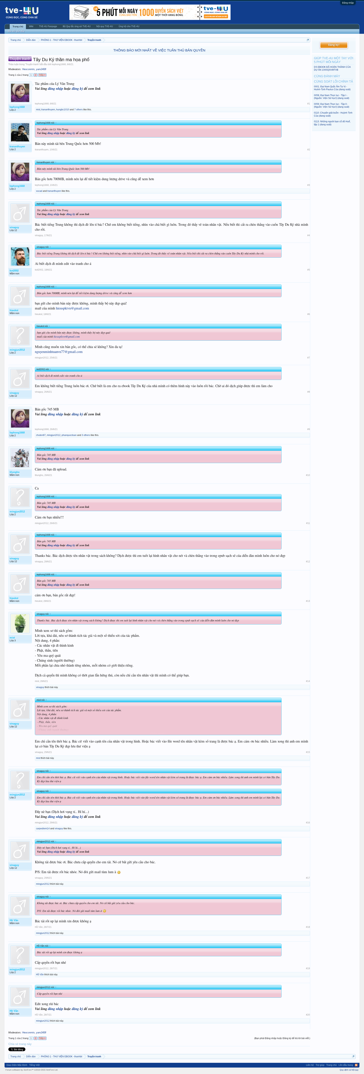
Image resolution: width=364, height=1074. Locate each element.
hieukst (38, 314)
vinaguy (39, 235)
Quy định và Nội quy (349, 1070)
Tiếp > (42, 75)
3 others (86, 435)
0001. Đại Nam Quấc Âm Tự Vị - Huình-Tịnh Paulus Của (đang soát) (332, 88)
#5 (308, 269)
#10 (308, 475)
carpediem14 (43, 828)
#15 (308, 752)
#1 (308, 103)
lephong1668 (59, 64)
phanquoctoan (69, 435)
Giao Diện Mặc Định (16, 1065)
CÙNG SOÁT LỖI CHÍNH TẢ (333, 81)
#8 (308, 392)
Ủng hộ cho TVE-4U (129, 26)
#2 (308, 149)
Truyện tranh (32, 64)
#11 (308, 523)
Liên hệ (310, 1065)
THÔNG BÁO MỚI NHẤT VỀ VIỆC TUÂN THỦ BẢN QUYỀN (159, 50)
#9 (308, 429)
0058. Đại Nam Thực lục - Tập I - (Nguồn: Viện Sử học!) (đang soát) (331, 96)
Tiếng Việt (34, 1065)
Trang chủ (18, 26)
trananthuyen (48, 109)
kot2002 (39, 269)
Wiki (31, 26)
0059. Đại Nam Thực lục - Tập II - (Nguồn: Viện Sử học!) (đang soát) (331, 105)
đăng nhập (55, 88)
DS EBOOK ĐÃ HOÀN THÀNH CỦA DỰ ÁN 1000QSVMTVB (332, 68)
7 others (78, 109)
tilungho (39, 475)
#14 (308, 681)
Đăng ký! (334, 45)
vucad (39, 191)
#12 (308, 561)
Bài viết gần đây (16, 31)
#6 (308, 314)
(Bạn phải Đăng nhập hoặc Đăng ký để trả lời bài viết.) (282, 1038)
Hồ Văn (39, 927)
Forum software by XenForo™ (31, 1070)
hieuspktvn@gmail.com (72, 308)
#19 (308, 968)
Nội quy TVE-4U (104, 26)
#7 (308, 357)
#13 (308, 601)
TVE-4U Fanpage (48, 26)
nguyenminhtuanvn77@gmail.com (59, 351)
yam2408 (41, 69)
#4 (308, 235)
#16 (308, 822)
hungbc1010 (62, 109)
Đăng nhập (348, 3)
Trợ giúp (320, 1065)
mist (38, 109)
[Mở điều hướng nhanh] (308, 40)
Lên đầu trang (346, 1065)
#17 (308, 878)
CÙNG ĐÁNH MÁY (327, 76)
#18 (308, 927)
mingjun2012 (42, 357)
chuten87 (41, 435)
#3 (308, 185)
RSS (356, 1065)
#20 (308, 1014)
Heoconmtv (28, 69)
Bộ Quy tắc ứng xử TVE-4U (77, 26)
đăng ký (77, 88)
